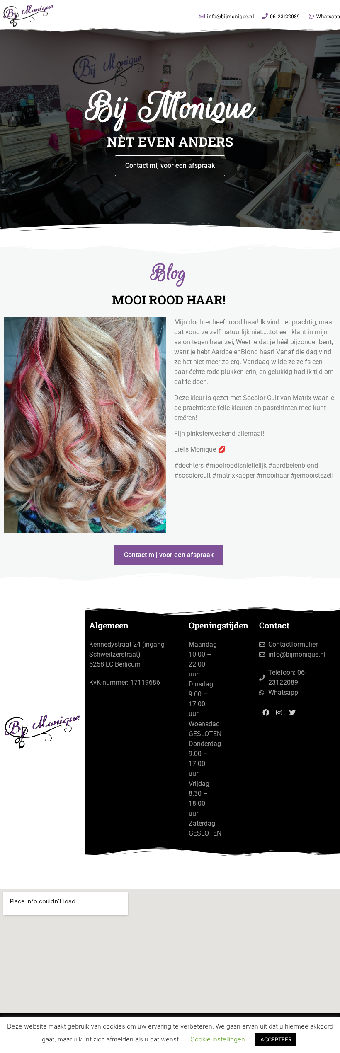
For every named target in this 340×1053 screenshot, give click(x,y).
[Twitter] (292, 712)
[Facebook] (265, 712)
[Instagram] (279, 712)
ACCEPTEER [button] (275, 1039)
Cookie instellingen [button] (217, 1039)
